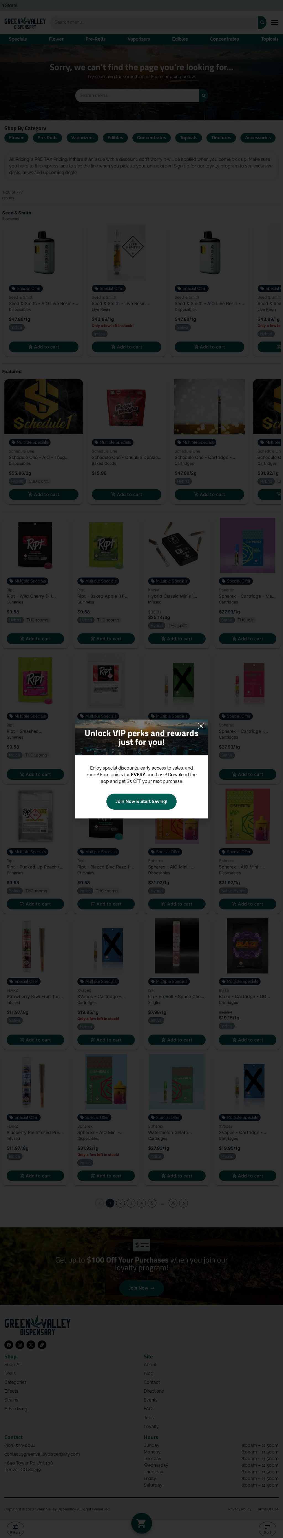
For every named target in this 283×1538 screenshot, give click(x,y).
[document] (141, 769)
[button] (201, 726)
